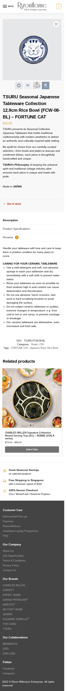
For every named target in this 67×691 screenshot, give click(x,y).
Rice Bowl (52, 348)
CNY (41, 344)
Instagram (9, 673)
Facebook (9, 668)
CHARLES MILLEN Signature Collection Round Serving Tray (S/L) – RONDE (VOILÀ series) (29, 435)
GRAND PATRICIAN (15, 599)
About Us (8, 550)
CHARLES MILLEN (14, 585)
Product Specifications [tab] (16, 228)
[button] (58, 6)
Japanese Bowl (37, 348)
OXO (6, 648)
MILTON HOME (13, 609)
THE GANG (9, 623)
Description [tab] (10, 220)
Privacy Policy (11, 565)
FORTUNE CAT (19, 348)
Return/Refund (11, 526)
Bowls (34, 344)
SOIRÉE (7, 614)
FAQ (5, 535)
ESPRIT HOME (12, 594)
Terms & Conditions (14, 560)
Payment (8, 521)
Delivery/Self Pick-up (15, 516)
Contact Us (9, 570)
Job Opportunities (13, 555)
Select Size (32, 449)
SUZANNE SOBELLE (16, 619)
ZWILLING (9, 653)
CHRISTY (8, 590)
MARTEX (9, 604)
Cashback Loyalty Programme (20, 530)
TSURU (7, 628)
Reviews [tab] (10, 237)
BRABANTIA (10, 643)
